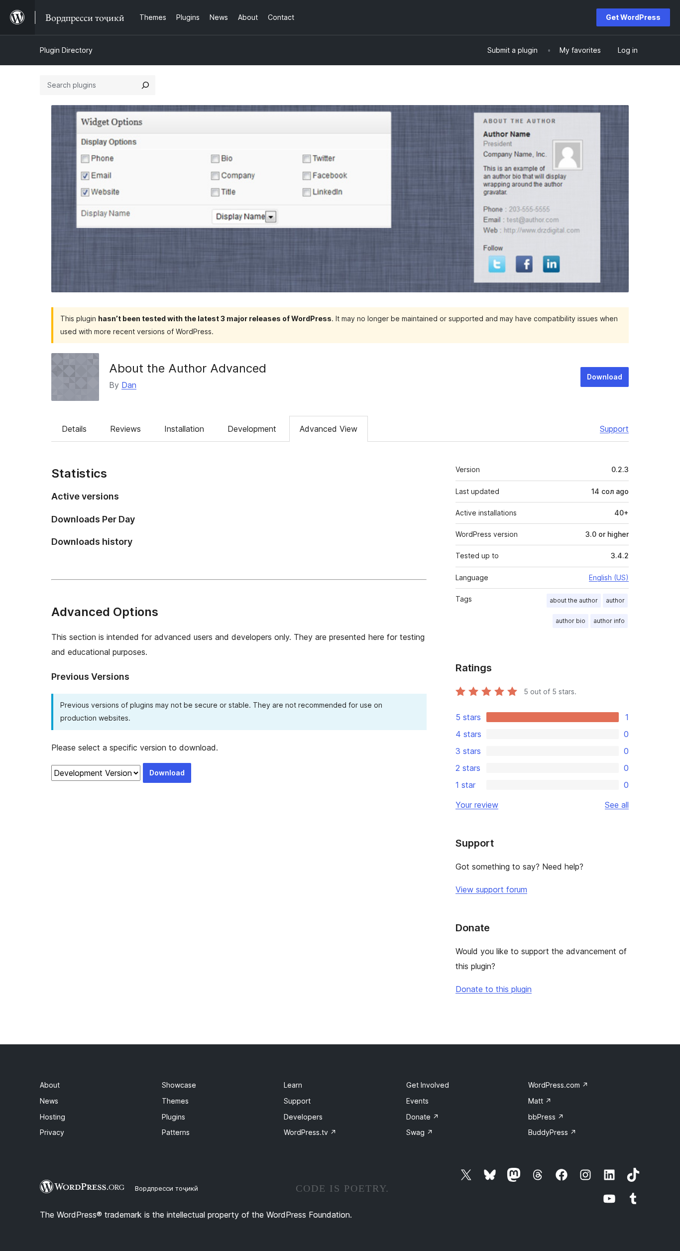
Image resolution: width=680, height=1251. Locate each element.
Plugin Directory (66, 50)
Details (74, 429)
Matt (540, 1101)
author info (609, 621)
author (615, 600)
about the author (574, 600)
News (49, 1101)
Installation (184, 429)
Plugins (173, 1117)
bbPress (546, 1117)
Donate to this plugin (493, 989)
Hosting (52, 1117)
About (50, 1085)
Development (251, 429)
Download (604, 377)
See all (617, 805)
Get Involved (427, 1085)
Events (417, 1101)
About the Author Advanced (187, 368)
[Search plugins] (145, 85)
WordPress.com (558, 1085)
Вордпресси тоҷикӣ (166, 1188)
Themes (175, 1101)
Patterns (176, 1132)
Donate (422, 1117)
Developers (303, 1117)
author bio (570, 621)
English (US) (609, 577)
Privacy (52, 1132)
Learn (293, 1085)
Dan (128, 385)
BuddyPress (552, 1132)
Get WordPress (633, 17)
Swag (419, 1132)
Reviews (125, 429)
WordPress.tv (310, 1132)
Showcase (179, 1085)
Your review (476, 805)
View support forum (491, 889)
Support (614, 429)
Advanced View (328, 429)
